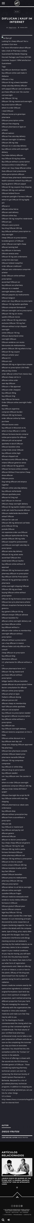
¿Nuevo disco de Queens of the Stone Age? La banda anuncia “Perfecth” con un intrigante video (16, 1181)
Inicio (8, 1212)
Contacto (27, 1214)
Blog (17, 11)
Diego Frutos (12, 27)
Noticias (15, 1212)
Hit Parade (24, 1212)
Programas (18, 1214)
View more (17, 1167)
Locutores (8, 1214)
